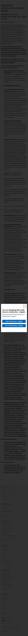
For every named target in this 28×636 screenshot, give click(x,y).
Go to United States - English (14, 325)
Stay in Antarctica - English (14, 321)
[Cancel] (24, 306)
